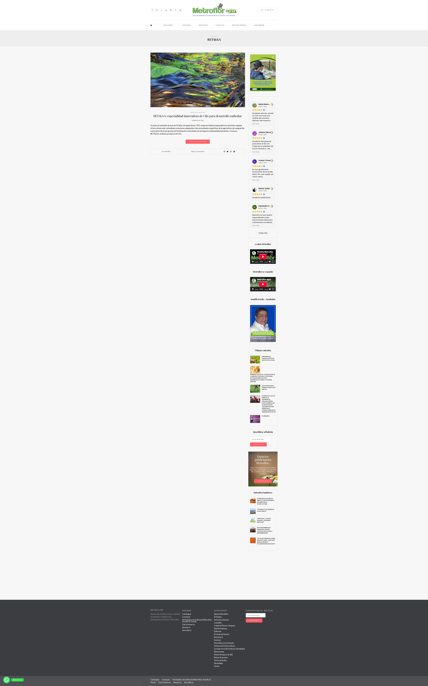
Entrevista (218, 637)
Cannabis (218, 622)
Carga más (263, 233)
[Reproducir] (253, 261)
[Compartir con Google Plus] (231, 151)
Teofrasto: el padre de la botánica (265, 510)
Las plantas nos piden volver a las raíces (268, 387)
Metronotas (219, 651)
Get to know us (188, 624)
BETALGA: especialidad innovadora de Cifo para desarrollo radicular (197, 116)
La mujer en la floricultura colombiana (229, 649)
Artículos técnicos (197, 112)
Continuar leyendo (197, 141)
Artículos (218, 617)
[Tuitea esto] (227, 151)
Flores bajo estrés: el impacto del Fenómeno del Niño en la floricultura (265, 501)
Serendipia (218, 663)
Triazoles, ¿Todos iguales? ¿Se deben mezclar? (264, 520)
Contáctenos (262, 481)
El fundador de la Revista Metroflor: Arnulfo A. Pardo (197, 621)
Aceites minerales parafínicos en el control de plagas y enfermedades (264, 530)
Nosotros (203, 25)
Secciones (168, 25)
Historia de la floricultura (224, 646)
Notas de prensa (221, 657)
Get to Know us (267, 10)
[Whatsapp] (6, 680)
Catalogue (186, 614)
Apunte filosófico (221, 614)
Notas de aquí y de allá (223, 654)
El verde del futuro (221, 634)
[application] (263, 256)
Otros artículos (220, 660)
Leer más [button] (255, 124)
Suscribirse (259, 25)
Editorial (187, 25)
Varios (216, 666)
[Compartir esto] (224, 151)
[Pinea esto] (234, 151)
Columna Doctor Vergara (224, 625)
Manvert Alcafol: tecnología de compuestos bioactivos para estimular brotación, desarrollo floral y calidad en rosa (262, 378)
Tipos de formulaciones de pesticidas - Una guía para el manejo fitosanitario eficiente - (266, 542)
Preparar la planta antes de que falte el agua (268, 358)
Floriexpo (265, 416)
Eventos (217, 640)
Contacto (220, 25)
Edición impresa (239, 25)
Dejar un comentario (197, 151)
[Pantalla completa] (273, 261)
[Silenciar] (270, 261)
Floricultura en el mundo (224, 643)
